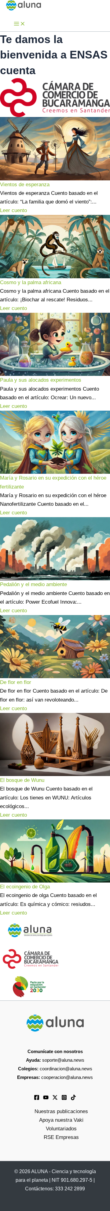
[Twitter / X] (55, 1098)
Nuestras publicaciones (61, 1111)
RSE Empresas (61, 1137)
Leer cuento (13, 210)
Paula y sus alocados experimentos (40, 380)
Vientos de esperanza (25, 184)
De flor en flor (15, 682)
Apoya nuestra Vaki (61, 1120)
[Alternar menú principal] (19, 24)
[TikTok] (73, 1098)
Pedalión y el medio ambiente (33, 584)
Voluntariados (61, 1129)
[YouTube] (46, 1098)
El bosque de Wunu (22, 780)
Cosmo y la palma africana (30, 282)
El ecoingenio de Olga (25, 887)
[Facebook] (36, 1098)
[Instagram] (64, 1098)
